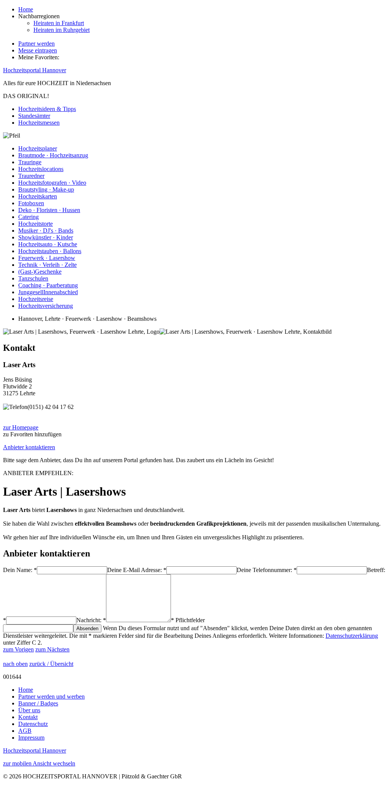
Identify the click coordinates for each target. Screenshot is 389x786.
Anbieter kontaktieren (29, 447)
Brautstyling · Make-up (46, 189)
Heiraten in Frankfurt (58, 23)
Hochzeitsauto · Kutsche (47, 244)
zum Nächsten (52, 649)
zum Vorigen (18, 649)
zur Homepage (20, 427)
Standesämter (34, 116)
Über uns (29, 710)
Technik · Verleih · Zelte (47, 264)
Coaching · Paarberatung (48, 285)
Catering (28, 217)
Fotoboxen (31, 203)
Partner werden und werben (51, 696)
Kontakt (28, 717)
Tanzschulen (33, 278)
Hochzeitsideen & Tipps (47, 109)
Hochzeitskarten (37, 196)
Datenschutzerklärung (352, 635)
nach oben (15, 664)
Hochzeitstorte (35, 223)
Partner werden (36, 43)
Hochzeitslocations (40, 169)
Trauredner (31, 176)
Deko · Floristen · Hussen (49, 210)
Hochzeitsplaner (37, 148)
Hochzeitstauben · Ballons (49, 251)
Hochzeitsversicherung (45, 306)
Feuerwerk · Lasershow (46, 258)
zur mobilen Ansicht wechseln (39, 763)
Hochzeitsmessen (39, 122)
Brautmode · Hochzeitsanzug (53, 155)
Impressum (31, 737)
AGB (25, 730)
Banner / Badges (38, 703)
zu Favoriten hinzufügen (32, 434)
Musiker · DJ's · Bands (45, 230)
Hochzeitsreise (35, 299)
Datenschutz (33, 724)
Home (25, 9)
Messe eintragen (37, 50)
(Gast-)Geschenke (40, 271)
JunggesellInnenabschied (48, 292)
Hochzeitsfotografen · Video (52, 182)
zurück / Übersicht (51, 664)
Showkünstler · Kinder (45, 237)
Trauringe (29, 162)
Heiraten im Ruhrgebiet (61, 30)
